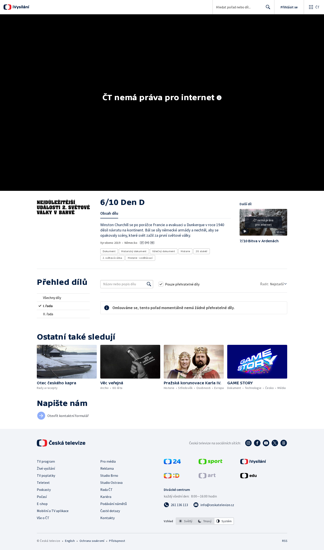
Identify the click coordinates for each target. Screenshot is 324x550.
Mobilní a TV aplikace (53, 511)
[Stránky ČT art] (207, 477)
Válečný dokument (163, 251)
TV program (46, 461)
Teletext (43, 482)
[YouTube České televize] (266, 443)
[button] (263, 224)
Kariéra (105, 496)
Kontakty (107, 518)
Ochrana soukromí (92, 541)
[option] (185, 521)
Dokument (109, 251)
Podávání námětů (113, 503)
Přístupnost (117, 541)
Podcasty (44, 489)
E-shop (42, 503)
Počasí (42, 496)
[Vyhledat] (149, 284)
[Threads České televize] (283, 443)
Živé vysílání (46, 468)
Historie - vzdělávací (140, 257)
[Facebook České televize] (257, 443)
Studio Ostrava (111, 482)
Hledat (268, 7)
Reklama (107, 468)
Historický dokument (134, 251)
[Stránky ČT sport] (210, 463)
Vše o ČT (43, 518)
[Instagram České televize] (248, 443)
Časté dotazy (110, 511)
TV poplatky (46, 475)
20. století (201, 251)
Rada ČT (106, 489)
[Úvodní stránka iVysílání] (20, 7)
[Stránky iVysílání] (253, 463)
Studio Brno (109, 475)
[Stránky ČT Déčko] (171, 477)
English (69, 541)
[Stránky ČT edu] (248, 477)
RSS (284, 541)
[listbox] (205, 521)
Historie (185, 251)
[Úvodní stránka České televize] (61, 443)
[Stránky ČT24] (172, 463)
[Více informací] (219, 98)
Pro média (108, 461)
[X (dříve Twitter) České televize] (274, 443)
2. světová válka (112, 257)
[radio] (63, 298)
